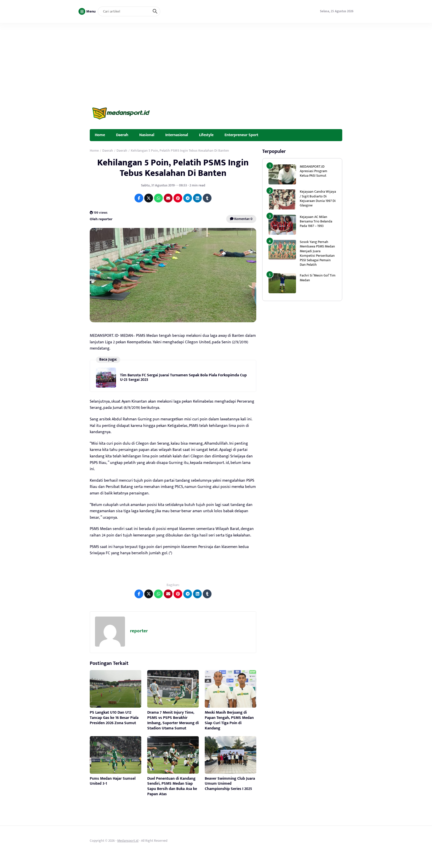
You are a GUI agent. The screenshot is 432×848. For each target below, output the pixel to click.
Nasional (146, 135)
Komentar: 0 (243, 219)
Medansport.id (127, 840)
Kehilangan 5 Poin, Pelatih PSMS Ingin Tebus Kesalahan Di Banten (173, 167)
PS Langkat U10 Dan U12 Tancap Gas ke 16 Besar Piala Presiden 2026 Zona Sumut (114, 717)
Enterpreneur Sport (241, 135)
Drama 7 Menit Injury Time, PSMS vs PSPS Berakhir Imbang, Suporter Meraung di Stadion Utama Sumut (173, 720)
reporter (139, 631)
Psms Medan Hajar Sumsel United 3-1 (113, 781)
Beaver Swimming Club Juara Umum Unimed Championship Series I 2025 (230, 783)
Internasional (176, 135)
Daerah (122, 135)
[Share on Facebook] (138, 198)
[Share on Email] (168, 198)
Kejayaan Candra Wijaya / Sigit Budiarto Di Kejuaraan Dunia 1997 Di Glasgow (318, 198)
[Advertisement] (216, 60)
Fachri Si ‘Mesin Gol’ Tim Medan (318, 277)
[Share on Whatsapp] (158, 198)
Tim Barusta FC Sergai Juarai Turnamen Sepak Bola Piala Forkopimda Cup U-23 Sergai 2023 (183, 377)
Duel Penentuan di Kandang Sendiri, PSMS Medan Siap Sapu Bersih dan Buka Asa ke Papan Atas (172, 786)
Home (100, 135)
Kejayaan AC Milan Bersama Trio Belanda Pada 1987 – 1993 (316, 221)
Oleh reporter (101, 219)
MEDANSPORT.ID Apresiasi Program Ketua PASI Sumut (313, 171)
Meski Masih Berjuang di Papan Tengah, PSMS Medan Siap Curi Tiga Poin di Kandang (229, 720)
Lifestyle (206, 135)
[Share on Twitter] (148, 198)
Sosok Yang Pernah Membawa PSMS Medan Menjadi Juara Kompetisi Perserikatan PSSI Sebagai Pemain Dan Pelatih (317, 253)
